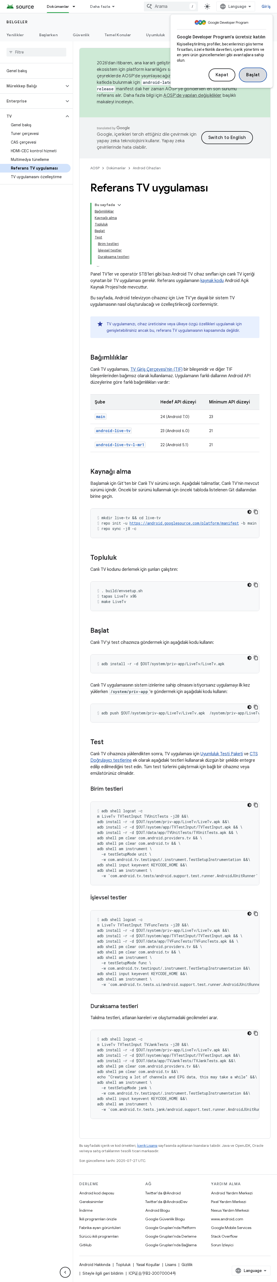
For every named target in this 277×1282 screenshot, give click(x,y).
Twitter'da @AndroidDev (166, 1201)
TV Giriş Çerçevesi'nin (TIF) (156, 369)
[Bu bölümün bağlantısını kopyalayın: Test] (109, 742)
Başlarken (48, 34)
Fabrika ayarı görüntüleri (100, 1227)
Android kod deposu (96, 1193)
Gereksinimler (91, 1201)
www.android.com (227, 1219)
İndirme (86, 1210)
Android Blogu (157, 1210)
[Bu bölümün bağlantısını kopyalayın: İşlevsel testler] (132, 898)
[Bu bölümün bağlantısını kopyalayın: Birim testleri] (128, 789)
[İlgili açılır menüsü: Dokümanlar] (76, 6)
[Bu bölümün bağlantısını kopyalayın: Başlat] (114, 631)
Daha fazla (100, 6)
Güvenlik (81, 34)
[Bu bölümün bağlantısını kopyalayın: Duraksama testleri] (143, 1006)
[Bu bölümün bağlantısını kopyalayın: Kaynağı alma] (136, 472)
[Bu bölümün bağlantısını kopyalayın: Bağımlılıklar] (133, 358)
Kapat (222, 75)
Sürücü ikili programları (98, 1236)
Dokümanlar (58, 6)
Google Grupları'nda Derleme (170, 1236)
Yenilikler (15, 34)
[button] (32, 86)
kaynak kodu (212, 280)
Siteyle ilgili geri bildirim (103, 1273)
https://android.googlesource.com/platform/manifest (184, 523)
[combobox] (171, 6)
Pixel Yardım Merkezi (228, 1201)
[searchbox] (36, 52)
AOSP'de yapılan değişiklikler (192, 95)
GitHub (85, 1245)
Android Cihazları (147, 168)
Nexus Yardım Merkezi (230, 1210)
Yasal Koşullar (148, 1265)
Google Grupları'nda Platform (170, 1227)
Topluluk (123, 1265)
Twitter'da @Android (163, 1193)
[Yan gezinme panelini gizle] (65, 1272)
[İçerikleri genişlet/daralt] (119, 205)
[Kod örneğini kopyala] (256, 512)
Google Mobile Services (231, 1227)
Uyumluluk (155, 34)
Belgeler (17, 21)
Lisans (170, 1265)
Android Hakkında (94, 1265)
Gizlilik (187, 1265)
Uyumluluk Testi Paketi (221, 754)
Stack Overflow (224, 1236)
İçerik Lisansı (147, 1145)
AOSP (95, 168)
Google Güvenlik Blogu (165, 1219)
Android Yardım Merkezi (232, 1193)
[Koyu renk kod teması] (249, 512)
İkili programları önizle (98, 1219)
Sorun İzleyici (222, 1245)
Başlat (253, 75)
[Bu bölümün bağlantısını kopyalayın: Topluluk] (122, 558)
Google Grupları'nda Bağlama (171, 1245)
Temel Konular (118, 34)
